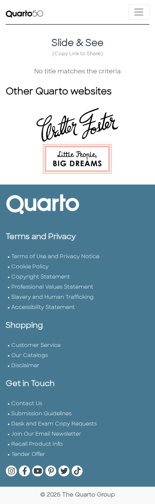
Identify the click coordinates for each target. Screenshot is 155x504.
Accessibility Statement (43, 307)
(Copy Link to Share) (77, 53)
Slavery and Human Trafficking (52, 297)
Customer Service (36, 345)
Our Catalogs (29, 356)
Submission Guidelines (41, 414)
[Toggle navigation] (138, 12)
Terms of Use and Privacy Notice (55, 257)
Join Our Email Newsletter (46, 434)
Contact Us (26, 404)
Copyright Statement (40, 277)
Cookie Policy (30, 267)
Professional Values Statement (52, 287)
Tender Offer (28, 454)
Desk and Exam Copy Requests (54, 424)
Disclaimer (25, 366)
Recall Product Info (37, 444)
